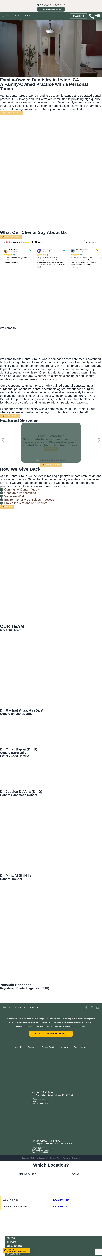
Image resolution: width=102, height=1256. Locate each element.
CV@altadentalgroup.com (41, 1150)
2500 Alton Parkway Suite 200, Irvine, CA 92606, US (52, 1095)
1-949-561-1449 (61, 1200)
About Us (19, 1047)
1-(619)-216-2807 (38, 1148)
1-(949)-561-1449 (38, 1099)
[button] (100, 258)
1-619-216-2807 (61, 1206)
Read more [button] (41, 267)
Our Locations (80, 1047)
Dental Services (49, 1047)
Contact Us (33, 1047)
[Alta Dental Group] (27, 1191)
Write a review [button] (91, 242)
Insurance (65, 1047)
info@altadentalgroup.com (41, 1101)
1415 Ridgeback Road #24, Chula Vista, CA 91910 (51, 1144)
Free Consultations (51, 5)
